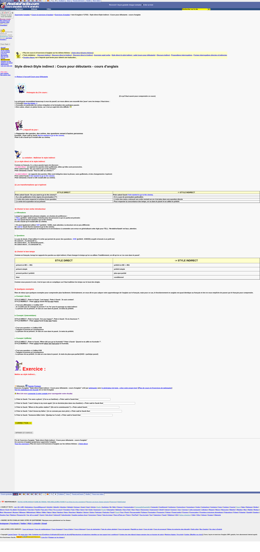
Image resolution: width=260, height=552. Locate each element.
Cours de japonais (124, 529)
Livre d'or (4, 53)
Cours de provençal (160, 529)
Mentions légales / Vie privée (174, 534)
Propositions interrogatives (181, 55)
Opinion (86, 512)
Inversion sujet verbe (102, 55)
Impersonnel (154, 510)
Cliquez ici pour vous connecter (6, 15)
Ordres (92, 512)
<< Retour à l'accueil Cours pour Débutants (31, 77)
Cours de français (28, 529)
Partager (37, 386)
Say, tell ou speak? (33, 515)
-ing (15, 507)
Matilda (250, 510)
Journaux (185, 510)
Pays (121, 512)
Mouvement (8, 512)
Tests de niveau (107, 515)
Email (44, 524)
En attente (13, 510)
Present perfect (176, 512)
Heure (138, 510)
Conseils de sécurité (65, 534)
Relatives (13, 515)
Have (133, 510)
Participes (98, 512)
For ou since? (58, 510)
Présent (235, 512)
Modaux (256, 510)
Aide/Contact (5, 49)
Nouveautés (4, 55)
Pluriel (127, 512)
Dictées (256, 507)
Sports (42, 515)
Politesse (144, 512)
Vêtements (217, 515)
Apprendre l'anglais (22, 15)
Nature (49, 512)
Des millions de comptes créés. (5, 20)
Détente (34, 9)
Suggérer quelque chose (79, 515)
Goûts (91, 510)
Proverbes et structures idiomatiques (211, 512)
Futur (73, 510)
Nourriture (72, 512)
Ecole (7, 510)
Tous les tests (144, 515)
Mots (1, 512)
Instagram (4, 524)
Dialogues (249, 507)
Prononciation (194, 512)
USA (176, 515)
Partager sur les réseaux (56, 537)
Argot (88, 507)
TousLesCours (77, 494)
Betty (114, 507)
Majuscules (224, 510)
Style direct (76, 53)
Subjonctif (57, 515)
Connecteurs (190, 507)
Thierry (128, 515)
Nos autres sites (5, 75)
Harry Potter (127, 510)
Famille (37, 510)
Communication (129, 507)
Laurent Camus (12, 534)
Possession (160, 512)
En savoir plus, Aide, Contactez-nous (30, 534)
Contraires (213, 507)
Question (256, 512)
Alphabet (70, 507)
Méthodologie (31, 512)
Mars (245, 510)
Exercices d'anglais (62, 15)
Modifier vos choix (196, 534)
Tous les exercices (22, 444)
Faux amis (44, 510)
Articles (93, 507)
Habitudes (118, 510)
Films (50, 510)
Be (110, 507)
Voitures (203, 515)
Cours (2, 9)
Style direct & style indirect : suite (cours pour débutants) (133, 55)
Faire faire (31, 510)
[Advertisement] (137, 32)
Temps (99, 515)
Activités (49, 507)
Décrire (2, 510)
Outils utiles (195, 529)
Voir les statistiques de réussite (27, 390)
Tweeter (31, 386)
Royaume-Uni (21, 515)
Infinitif (161, 510)
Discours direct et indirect (62, 55)
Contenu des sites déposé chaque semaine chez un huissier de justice (141, 534)
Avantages (3, 25)
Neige (54, 512)
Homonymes (145, 510)
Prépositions (228, 512)
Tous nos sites (97, 494)
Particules (106, 512)
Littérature (204, 510)
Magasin (211, 510)
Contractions (205, 507)
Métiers (38, 512)
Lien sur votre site (6, 66)
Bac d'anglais (204, 529)
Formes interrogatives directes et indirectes (210, 55)
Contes (198, 507)
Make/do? (233, 510)
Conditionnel (163, 507)
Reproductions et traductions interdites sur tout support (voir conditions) (95, 534)
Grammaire (97, 510)
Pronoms (185, 512)
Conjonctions (181, 507)
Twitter (23, 524)
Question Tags (4, 515)
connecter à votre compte (37, 393)
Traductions (157, 515)
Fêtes (77, 510)
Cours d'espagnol (57, 529)
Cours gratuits (6, 494)
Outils (88, 494)
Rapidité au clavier (137, 529)
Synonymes (92, 515)
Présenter (242, 512)
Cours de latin (148, 529)
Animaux (77, 507)
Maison (218, 510)
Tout (151, 515)
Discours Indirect (44, 55)
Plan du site (4, 56)
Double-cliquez (29, 57)
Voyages (210, 515)
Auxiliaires (105, 507)
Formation (67, 510)
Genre (82, 510)
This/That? (135, 515)
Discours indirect (163, 55)
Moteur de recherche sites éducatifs (178, 529)
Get (86, 510)
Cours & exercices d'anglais (42, 15)
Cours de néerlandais (93, 529)
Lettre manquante (194, 510)
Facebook (14, 524)
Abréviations (29, 507)
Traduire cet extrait (6, 63)
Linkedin (37, 524)
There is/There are (119, 515)
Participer (19, 9)
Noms (66, 512)
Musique (15, 512)
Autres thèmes (87, 53)
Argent (83, 507)
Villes (198, 515)
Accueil (3, 47)
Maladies (240, 510)
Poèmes (168, 512)
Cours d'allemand (79, 529)
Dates (243, 507)
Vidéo (193, 515)
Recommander (5, 60)
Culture (61, 494)
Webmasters (5, 64)
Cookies (186, 534)
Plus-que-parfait (135, 512)
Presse (3, 58)
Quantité (249, 512)
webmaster (93, 388)
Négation (79, 512)
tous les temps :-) (30, 103)
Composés (154, 507)
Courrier (232, 507)
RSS (29, 524)
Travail (164, 515)
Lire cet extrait (5, 52)
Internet (167, 510)
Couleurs (226, 507)
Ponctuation (152, 512)
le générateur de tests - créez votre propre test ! (120, 388)
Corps (220, 507)
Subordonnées (66, 515)
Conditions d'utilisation (50, 534)
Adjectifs (56, 507)
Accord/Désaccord (40, 507)
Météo (44, 512)
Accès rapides (5, 50)
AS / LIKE (21, 507)
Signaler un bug (6, 61)
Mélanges (22, 512)
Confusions (172, 507)
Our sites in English (215, 529)
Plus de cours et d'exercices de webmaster (155, 388)
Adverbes (63, 507)
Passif (112, 512)
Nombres (60, 512)
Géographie (110, 510)
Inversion (174, 510)
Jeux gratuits (4, 73)
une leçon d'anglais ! (6, 38)
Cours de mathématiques (42, 529)
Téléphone (170, 515)
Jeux (68, 494)
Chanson (120, 507)
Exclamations (22, 510)
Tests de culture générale (109, 529)
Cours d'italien (68, 529)
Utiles (49, 9)
